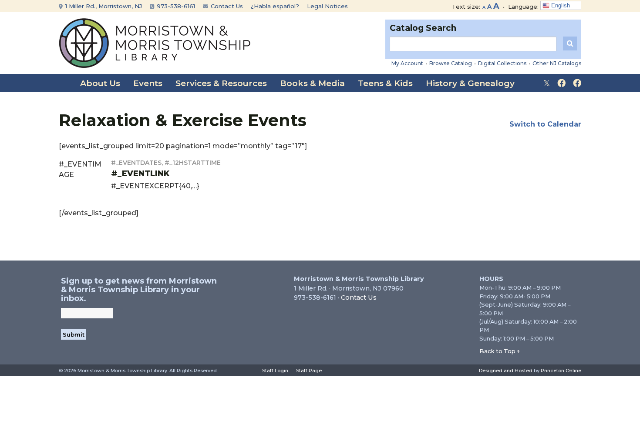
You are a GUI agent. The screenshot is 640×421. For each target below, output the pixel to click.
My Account (407, 63)
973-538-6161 (175, 6)
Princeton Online (561, 371)
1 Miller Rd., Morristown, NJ (103, 6)
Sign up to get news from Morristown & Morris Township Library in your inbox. (139, 290)
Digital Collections (502, 63)
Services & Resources (221, 83)
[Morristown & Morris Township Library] (155, 42)
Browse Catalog (450, 63)
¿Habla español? (275, 6)
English (559, 5)
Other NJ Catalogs (556, 63)
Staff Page (309, 371)
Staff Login (275, 371)
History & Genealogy (470, 83)
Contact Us (226, 6)
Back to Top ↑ (499, 350)
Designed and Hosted (505, 371)
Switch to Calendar (545, 124)
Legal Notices (327, 6)
